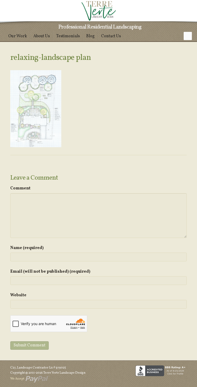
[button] (188, 36)
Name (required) (27, 248)
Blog (90, 36)
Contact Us (111, 36)
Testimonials (68, 36)
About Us (41, 36)
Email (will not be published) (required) (50, 271)
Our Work (17, 36)
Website (18, 295)
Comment (20, 188)
